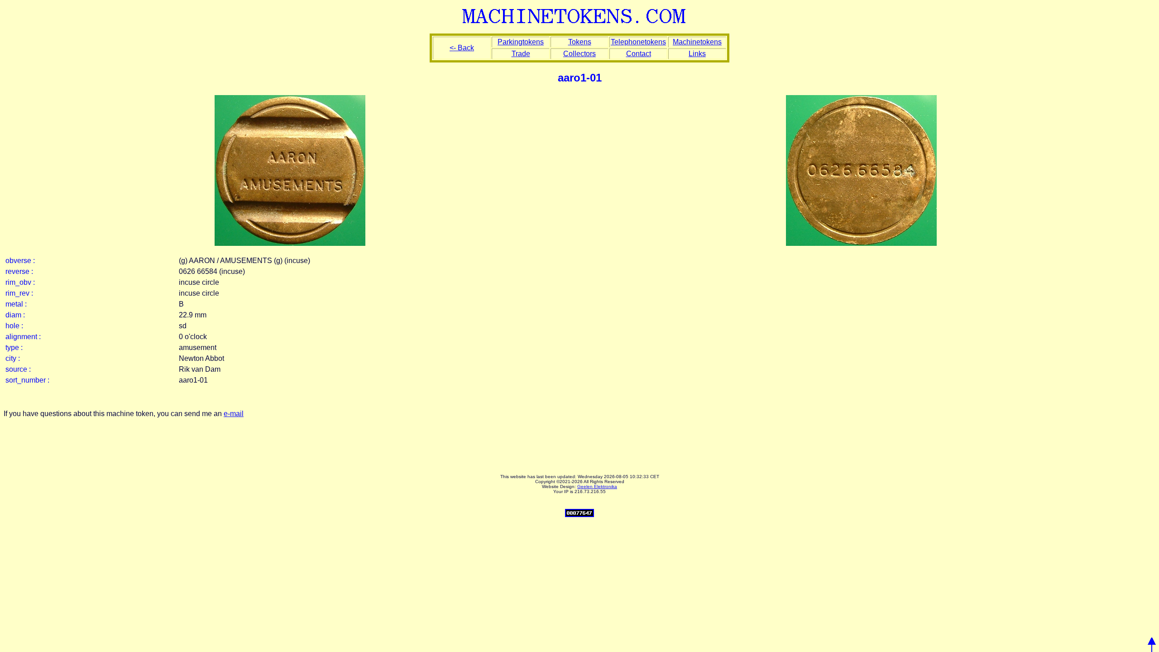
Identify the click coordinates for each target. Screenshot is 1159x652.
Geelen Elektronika (597, 486)
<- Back (462, 48)
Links (697, 54)
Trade (521, 54)
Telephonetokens (638, 42)
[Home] (580, 24)
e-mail (234, 413)
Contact (638, 54)
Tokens (579, 42)
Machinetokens (697, 42)
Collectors (579, 54)
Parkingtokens (521, 42)
